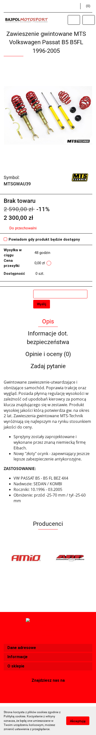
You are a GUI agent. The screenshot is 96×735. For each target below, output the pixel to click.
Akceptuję (78, 721)
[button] (48, 648)
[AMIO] (26, 558)
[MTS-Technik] (80, 177)
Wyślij (41, 304)
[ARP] (70, 558)
